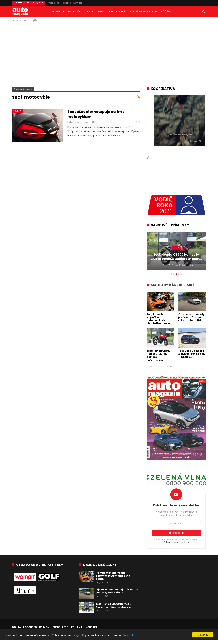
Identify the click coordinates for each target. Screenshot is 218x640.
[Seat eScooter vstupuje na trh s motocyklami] (37, 125)
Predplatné (53, 2)
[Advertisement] (109, 48)
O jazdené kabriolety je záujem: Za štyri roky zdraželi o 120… (117, 591)
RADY (101, 11)
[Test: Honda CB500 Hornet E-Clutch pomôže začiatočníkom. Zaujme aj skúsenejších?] (86, 607)
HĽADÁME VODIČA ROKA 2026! (150, 11)
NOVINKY (58, 11)
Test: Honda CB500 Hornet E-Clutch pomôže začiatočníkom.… (116, 605)
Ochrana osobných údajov (30, 627)
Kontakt (77, 2)
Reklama (66, 2)
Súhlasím (203, 635)
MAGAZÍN (74, 11)
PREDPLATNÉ (117, 11)
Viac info (128, 635)
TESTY (89, 11)
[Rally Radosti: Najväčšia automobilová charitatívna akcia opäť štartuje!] (86, 576)
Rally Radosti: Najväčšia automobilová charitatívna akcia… (113, 576)
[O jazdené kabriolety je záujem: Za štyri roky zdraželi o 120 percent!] (86, 593)
